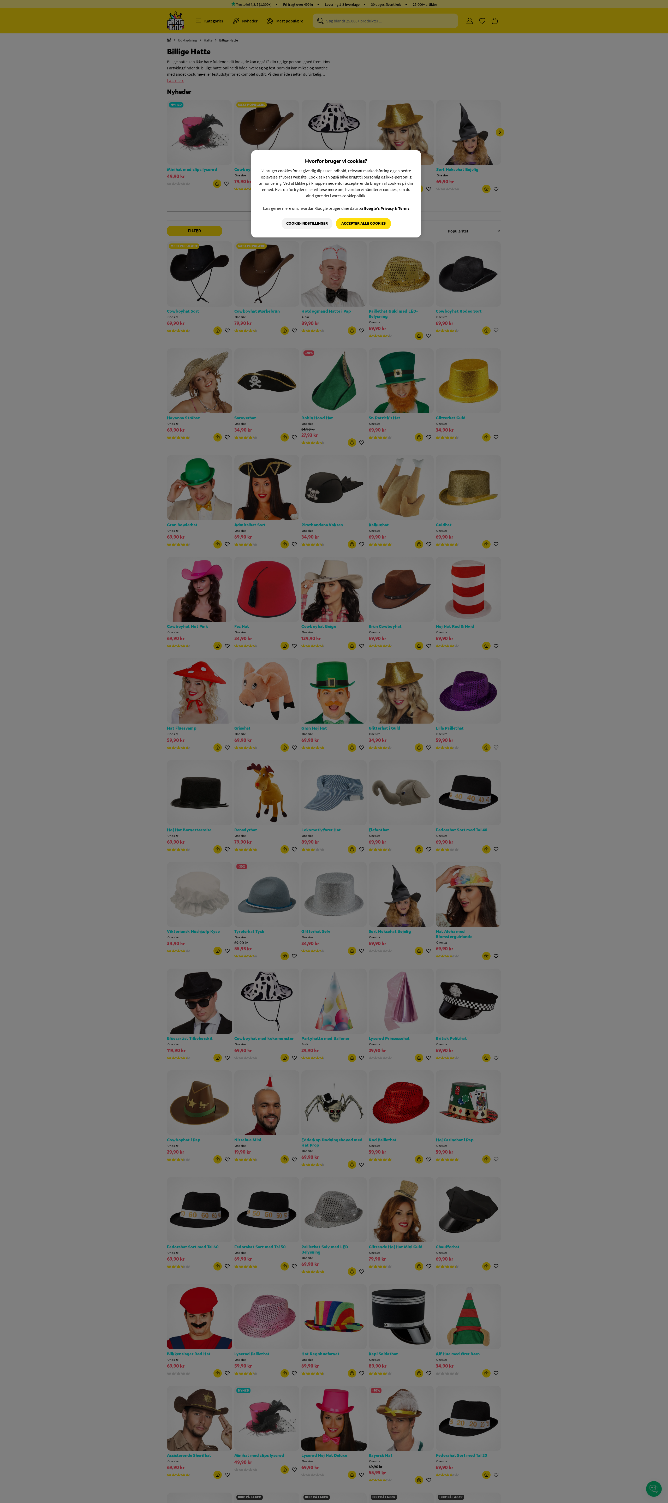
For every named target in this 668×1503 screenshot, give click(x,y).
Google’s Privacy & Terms (386, 208)
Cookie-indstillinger (307, 223)
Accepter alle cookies (363, 223)
